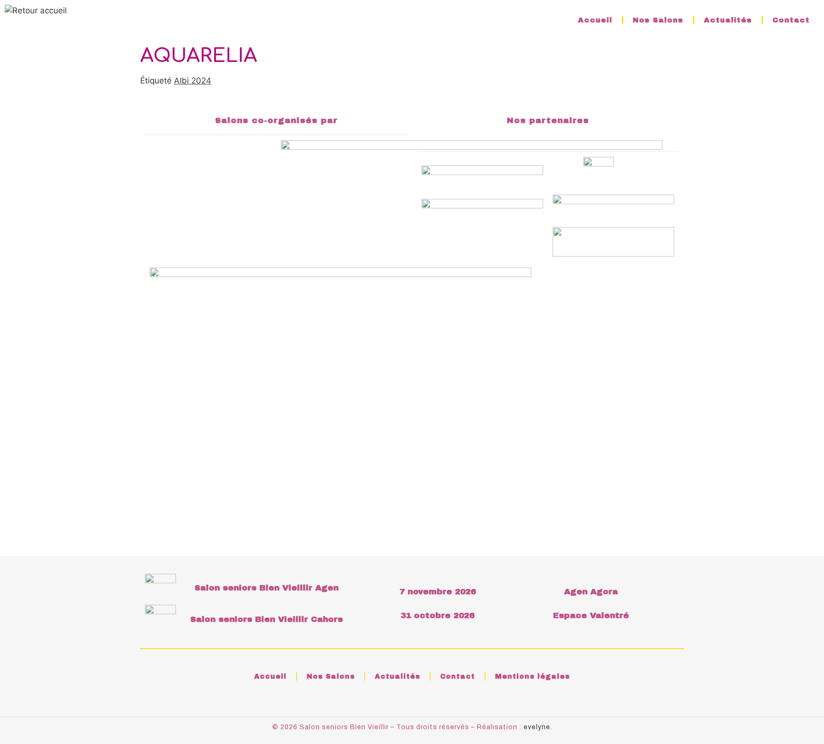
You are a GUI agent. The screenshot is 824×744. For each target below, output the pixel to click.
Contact (791, 20)
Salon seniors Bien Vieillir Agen (267, 587)
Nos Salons (658, 20)
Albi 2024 (192, 80)
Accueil (595, 20)
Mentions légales (532, 676)
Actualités (728, 20)
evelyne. (538, 727)
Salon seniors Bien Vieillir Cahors (266, 619)
